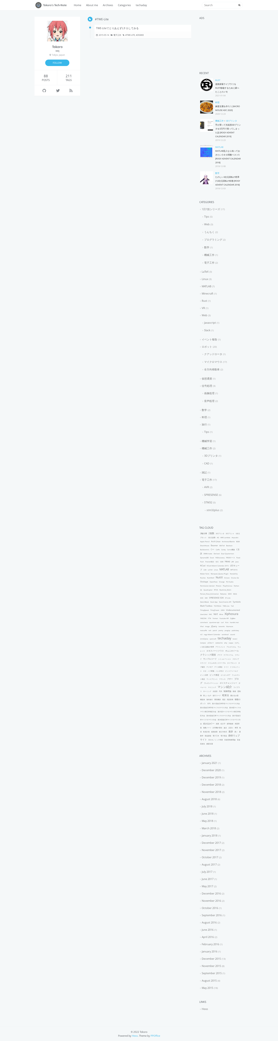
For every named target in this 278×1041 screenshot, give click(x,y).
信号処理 (207, 386)
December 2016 (211, 893)
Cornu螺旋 (231, 549)
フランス (222, 679)
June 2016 (207, 930)
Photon (218, 586)
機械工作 (219, 120)
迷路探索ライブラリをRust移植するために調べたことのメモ (227, 88)
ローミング (207, 691)
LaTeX (205, 271)
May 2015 (207, 988)
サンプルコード (210, 658)
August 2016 (209, 922)
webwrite (219, 643)
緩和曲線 (230, 724)
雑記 (204, 472)
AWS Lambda (225, 537)
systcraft (213, 639)
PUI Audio (229, 582)
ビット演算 (204, 675)
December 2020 (211, 770)
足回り (230, 728)
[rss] (71, 90)
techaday (141, 5)
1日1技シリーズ (211, 209)
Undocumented (233, 610)
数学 (217, 173)
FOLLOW (57, 62)
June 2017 (207, 879)
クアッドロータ (213, 354)
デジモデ (209, 667)
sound (232, 634)
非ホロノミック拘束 (215, 740)
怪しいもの (207, 695)
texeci (235, 639)
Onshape (204, 581)
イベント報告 (209, 339)
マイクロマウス (213, 362)
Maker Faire (204, 574)
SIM (206, 598)
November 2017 (211, 850)
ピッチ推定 (214, 675)
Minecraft (207, 293)
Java (237, 562)
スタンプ (235, 659)
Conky (223, 549)
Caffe (218, 549)
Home (77, 5)
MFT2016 (233, 570)
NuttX (219, 577)
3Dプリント (230, 533)
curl (222, 622)
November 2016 (211, 901)
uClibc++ (210, 643)
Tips (206, 216)
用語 (223, 699)
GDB (221, 562)
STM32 (208, 502)
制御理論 (227, 691)
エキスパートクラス (215, 650)
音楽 (238, 740)
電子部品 (224, 736)
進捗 (230, 731)
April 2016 (208, 937)
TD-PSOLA (217, 606)
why (225, 643)
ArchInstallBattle (228, 541)
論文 (225, 728)
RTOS (216, 590)
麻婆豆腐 (209, 744)
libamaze (229, 626)
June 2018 (207, 813)
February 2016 (210, 944)
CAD (206, 463)
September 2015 (212, 973)
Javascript (210, 322)
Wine (221, 614)
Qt (201, 590)
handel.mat (234, 622)
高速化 (202, 744)
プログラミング (213, 239)
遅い (236, 732)
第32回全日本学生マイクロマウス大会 (214, 707)
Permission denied (207, 586)
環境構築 (217, 699)
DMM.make (208, 553)
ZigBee (140, 35)
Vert (215, 614)
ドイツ (226, 667)
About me (92, 5)
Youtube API (224, 618)
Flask (238, 557)
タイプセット (232, 663)
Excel (212, 557)
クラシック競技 (208, 654)
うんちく (209, 232)
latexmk (221, 626)
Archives (108, 5)
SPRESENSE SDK (216, 597)
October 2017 (210, 857)
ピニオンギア (225, 675)
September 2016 (212, 915)
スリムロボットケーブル (217, 663)
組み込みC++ (208, 723)
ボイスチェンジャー (228, 683)
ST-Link (227, 598)
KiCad (202, 565)
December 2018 (211, 784)
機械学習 (207, 441)
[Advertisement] (220, 42)
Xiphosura (231, 614)
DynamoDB (204, 557)
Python (236, 586)
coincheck (204, 622)
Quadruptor (208, 590)
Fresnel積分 (209, 562)
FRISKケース (230, 557)
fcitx (226, 622)
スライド (203, 663)
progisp (227, 630)
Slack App (214, 602)
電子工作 (117, 35)
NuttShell (210, 578)
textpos (203, 643)
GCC (217, 562)
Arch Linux (215, 541)
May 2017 (207, 886)
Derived (217, 553)
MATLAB (219, 147)
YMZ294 (203, 618)
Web (207, 224)
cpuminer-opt (214, 622)
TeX (232, 606)
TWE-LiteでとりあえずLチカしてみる (117, 28)
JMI (233, 562)
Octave (227, 578)
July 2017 (207, 872)
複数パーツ (207, 728)
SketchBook (204, 602)
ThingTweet (214, 610)
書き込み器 (234, 695)
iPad (202, 626)
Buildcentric (204, 549)
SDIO (230, 594)
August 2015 (209, 980)
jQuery (214, 626)
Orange (222, 582)
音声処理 (209, 401)
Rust (217, 80)
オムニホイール (232, 650)
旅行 (204, 424)
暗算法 (225, 695)
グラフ (219, 655)
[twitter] (58, 90)
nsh (209, 630)
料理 (217, 102)
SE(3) (235, 594)
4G (218, 537)
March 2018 (209, 828)
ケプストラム (228, 655)
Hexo (227, 561)
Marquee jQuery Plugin (219, 574)
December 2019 (211, 777)
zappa (231, 643)
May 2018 (207, 821)
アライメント (220, 647)
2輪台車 (203, 533)
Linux (205, 279)
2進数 (211, 533)
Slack (207, 330)
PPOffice (155, 1035)
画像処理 (209, 393)
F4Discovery (220, 557)
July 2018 (207, 806)
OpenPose (214, 582)
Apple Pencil (205, 541)
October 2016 (210, 908)
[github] (44, 90)
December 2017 (211, 843)
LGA (205, 570)
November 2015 (211, 966)
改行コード (217, 695)
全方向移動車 (212, 369)
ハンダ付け (220, 671)
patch (215, 630)
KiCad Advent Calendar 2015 (218, 566)
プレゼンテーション (211, 683)
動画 (234, 691)
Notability (234, 574)
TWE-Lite (131, 35)
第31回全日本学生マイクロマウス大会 (226, 703)
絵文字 (223, 724)
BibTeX (222, 545)
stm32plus (213, 510)
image (207, 626)
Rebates (223, 594)
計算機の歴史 (217, 728)
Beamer (214, 545)
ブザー (230, 679)
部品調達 (208, 736)
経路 (217, 724)
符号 (209, 703)
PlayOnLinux (227, 586)
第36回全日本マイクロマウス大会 (218, 715)
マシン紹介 (225, 687)
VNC (210, 614)
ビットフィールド (231, 671)
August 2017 (209, 864)
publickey (235, 630)
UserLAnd (203, 614)
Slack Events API (225, 602)
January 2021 (209, 763)
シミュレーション (224, 659)
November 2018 (211, 792)
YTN (209, 618)
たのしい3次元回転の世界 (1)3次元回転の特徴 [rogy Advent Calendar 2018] (227, 181)
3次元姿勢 (211, 537)
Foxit (202, 562)
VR (203, 308)
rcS (201, 634)
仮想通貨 (207, 378)
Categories (124, 5)
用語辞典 (230, 699)
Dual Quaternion (227, 553)
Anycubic (235, 537)
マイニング (212, 687)
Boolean (229, 545)
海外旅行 (209, 699)
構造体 (202, 699)
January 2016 (209, 951)
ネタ (204, 671)
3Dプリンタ (231, 120)
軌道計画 (206, 732)
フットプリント (212, 679)
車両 (236, 728)
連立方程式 (223, 732)
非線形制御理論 (230, 740)
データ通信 (218, 667)
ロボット (207, 346)
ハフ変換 (211, 671)
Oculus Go (235, 578)
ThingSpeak (204, 610)
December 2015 (211, 958)
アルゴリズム (231, 647)
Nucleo (203, 578)
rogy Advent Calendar (212, 634)
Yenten (215, 618)
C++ (212, 549)
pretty (220, 630)
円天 (220, 691)
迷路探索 (214, 732)
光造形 (215, 691)
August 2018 (209, 799)
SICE (201, 598)
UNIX (223, 610)
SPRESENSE (211, 495)
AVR (206, 487)
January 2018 (209, 835)
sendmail (225, 634)
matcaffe (203, 630)
